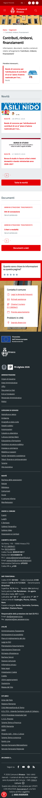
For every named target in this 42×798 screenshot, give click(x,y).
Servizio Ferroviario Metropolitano (14, 745)
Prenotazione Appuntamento (12, 645)
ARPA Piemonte (7, 726)
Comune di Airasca (21, 10)
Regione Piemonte (9, 3)
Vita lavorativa (7, 466)
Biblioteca (5, 487)
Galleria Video (6, 530)
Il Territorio (5, 522)
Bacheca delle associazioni (11, 479)
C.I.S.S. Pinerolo (7, 718)
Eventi (3, 515)
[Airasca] (12, 10)
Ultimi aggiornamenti (9, 679)
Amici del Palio (7, 700)
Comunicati (5, 491)
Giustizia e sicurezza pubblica (12, 444)
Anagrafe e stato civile (10, 421)
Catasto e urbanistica (9, 433)
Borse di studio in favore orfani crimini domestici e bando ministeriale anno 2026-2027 (20, 161)
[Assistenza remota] (23, 782)
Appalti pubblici (7, 425)
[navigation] (4, 10)
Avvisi (3, 494)
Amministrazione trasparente (18, 207)
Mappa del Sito (7, 687)
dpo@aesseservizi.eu (15, 616)
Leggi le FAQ (6, 642)
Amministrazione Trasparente (12, 630)
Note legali (5, 668)
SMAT (3, 730)
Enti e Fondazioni (8, 393)
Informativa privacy (8, 664)
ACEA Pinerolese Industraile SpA (14, 715)
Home (5, 30)
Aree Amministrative (9, 382)
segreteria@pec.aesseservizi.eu (17, 619)
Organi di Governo (8, 378)
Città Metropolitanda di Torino (12, 707)
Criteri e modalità (11, 229)
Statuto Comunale (8, 660)
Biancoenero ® (22, 788)
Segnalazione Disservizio (10, 649)
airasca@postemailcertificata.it (18, 557)
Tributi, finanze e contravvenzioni (14, 459)
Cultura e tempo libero (10, 436)
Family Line (5, 741)
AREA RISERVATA (21, 794)
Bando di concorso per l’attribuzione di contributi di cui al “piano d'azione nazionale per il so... (16, 73)
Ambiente (5, 418)
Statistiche (5, 683)
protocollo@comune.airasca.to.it (19, 560)
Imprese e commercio (9, 448)
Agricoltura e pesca (8, 414)
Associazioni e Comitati (10, 534)
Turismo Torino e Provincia (11, 722)
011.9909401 (9, 546)
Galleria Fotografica (8, 526)
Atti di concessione (12, 211)
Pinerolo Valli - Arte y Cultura (12, 733)
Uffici (3, 386)
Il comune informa (8, 498)
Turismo (4, 463)
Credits (4, 675)
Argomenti (12, 30)
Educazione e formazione (11, 440)
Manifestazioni (7, 502)
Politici (3, 401)
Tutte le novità (21, 182)
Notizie (4, 483)
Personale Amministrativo (11, 397)
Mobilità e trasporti (8, 451)
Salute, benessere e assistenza (13, 455)
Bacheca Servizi (7, 657)
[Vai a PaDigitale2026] (15, 367)
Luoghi (4, 518)
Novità (7, 119)
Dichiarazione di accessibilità (12, 634)
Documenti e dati (21, 248)
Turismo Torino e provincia (11, 737)
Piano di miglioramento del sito (13, 638)
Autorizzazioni (6, 429)
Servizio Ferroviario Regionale (12, 748)
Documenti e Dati (8, 390)
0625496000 (10, 549)
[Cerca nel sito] (35, 10)
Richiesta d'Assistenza (10, 653)
